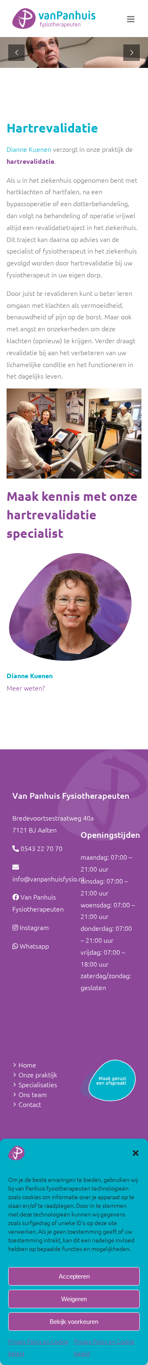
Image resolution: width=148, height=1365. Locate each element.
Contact (29, 1104)
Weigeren (74, 1298)
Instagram (34, 927)
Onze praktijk (37, 1074)
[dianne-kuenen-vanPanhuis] (70, 553)
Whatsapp (34, 945)
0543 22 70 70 (41, 848)
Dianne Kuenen (29, 148)
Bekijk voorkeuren (74, 1321)
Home (27, 1064)
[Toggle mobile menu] (131, 19)
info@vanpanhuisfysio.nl (48, 878)
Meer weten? (26, 687)
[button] (136, 1153)
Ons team (32, 1094)
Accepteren (74, 1276)
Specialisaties (37, 1084)
